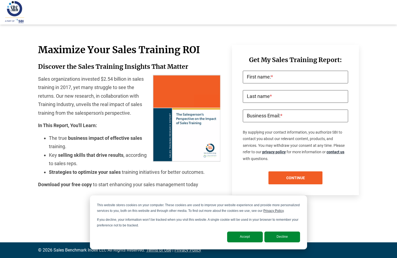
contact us (335, 152)
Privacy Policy (273, 211)
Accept (245, 237)
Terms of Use (158, 250)
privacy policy (274, 152)
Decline (282, 237)
